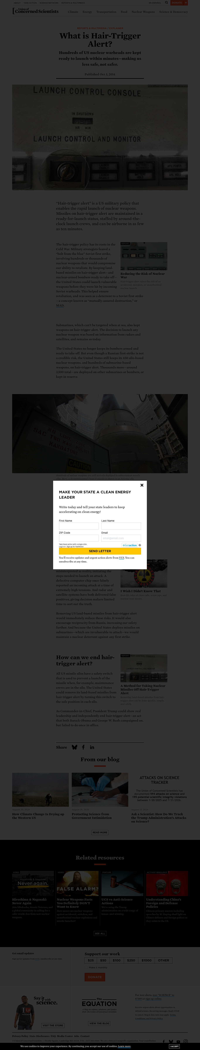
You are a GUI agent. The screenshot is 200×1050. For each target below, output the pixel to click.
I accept (174, 1046)
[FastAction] (130, 545)
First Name (65, 520)
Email (104, 532)
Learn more (124, 1046)
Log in (61, 547)
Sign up (69, 547)
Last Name (107, 520)
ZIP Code (64, 532)
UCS (121, 557)
